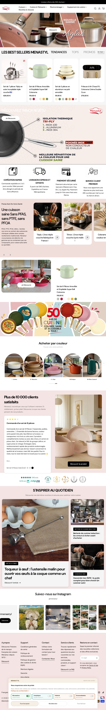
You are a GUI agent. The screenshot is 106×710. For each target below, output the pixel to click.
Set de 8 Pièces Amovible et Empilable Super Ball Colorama (39, 89)
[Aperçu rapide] (23, 63)
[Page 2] (50, 383)
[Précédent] (2, 363)
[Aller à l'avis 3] (27, 468)
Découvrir (53, 30)
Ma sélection (53, 703)
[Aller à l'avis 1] (23, 468)
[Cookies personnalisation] (92, 696)
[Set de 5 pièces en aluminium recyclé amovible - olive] (59, 99)
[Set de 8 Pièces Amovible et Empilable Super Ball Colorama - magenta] (34, 99)
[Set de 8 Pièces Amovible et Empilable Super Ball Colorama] (40, 71)
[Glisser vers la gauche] (4, 254)
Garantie (24, 673)
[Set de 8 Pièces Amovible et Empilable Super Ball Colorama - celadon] (30, 99)
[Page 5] (55, 383)
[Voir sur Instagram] (27, 617)
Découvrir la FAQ (67, 669)
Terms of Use (93, 665)
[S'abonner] (97, 658)
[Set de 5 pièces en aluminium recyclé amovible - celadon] (63, 99)
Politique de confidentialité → (20, 691)
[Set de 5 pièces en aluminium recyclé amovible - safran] (69, 99)
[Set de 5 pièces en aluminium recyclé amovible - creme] (56, 99)
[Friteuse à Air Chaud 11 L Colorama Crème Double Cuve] (92, 71)
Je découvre (10, 118)
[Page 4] (54, 383)
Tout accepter (25, 703)
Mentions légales (27, 669)
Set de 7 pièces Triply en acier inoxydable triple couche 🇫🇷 (12, 89)
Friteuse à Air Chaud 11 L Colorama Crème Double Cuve (91, 89)
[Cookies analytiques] (49, 696)
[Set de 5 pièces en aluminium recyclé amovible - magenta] (73, 99)
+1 (75, 99)
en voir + (101, 52)
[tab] (59, 52)
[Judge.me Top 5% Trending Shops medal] (82, 479)
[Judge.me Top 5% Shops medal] (74, 479)
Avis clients (25, 677)
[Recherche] (95, 8)
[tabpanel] (53, 80)
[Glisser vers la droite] (10, 254)
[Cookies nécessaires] (28, 696)
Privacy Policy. (86, 668)
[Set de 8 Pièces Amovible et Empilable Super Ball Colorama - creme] (40, 99)
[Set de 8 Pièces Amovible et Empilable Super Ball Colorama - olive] (47, 99)
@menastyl (53, 599)
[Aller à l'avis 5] (32, 468)
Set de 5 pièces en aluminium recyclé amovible (62, 89)
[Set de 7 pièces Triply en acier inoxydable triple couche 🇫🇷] (14, 71)
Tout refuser (81, 703)
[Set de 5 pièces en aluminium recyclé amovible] (66, 71)
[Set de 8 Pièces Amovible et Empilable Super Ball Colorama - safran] (43, 99)
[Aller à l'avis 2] (25, 468)
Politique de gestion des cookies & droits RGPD (28, 662)
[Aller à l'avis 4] (30, 468)
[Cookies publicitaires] (70, 696)
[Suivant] (104, 363)
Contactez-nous (48, 659)
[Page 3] (52, 383)
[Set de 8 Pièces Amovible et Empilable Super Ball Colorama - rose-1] (37, 99)
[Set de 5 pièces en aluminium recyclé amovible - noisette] (66, 99)
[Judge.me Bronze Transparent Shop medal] (65, 479)
